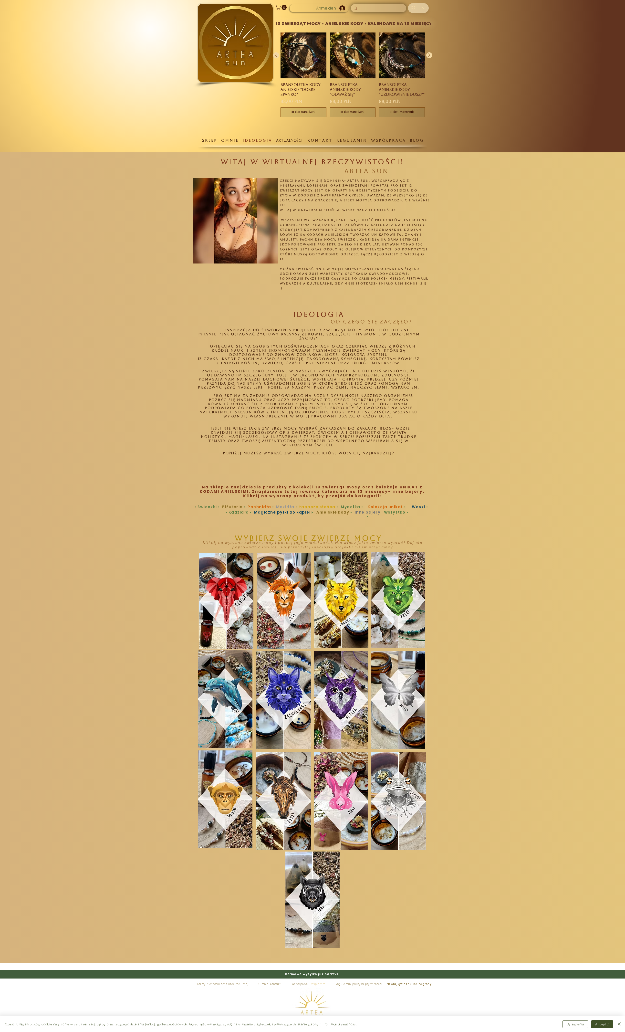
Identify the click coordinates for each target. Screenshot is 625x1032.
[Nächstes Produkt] (429, 55)
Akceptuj (602, 1024)
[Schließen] (619, 1024)
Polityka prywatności (340, 1024)
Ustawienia (575, 1024)
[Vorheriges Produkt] (276, 55)
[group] (352, 74)
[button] (281, 7)
